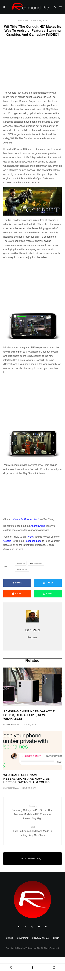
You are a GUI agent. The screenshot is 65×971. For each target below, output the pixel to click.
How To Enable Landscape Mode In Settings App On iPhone (32, 831)
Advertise (22, 938)
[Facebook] (19, 926)
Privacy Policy (40, 938)
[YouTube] (39, 926)
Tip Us (56, 938)
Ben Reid (23, 21)
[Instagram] (32, 926)
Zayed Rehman (11, 788)
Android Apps (37, 525)
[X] (25, 926)
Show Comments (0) (30, 859)
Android (21, 563)
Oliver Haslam (11, 724)
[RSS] (46, 926)
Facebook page (33, 540)
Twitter (29, 536)
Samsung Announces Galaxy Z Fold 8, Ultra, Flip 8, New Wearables (29, 715)
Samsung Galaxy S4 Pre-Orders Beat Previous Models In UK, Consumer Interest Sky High (32, 812)
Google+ (8, 540)
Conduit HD (23, 569)
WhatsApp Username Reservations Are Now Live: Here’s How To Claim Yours (26, 778)
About (9, 938)
